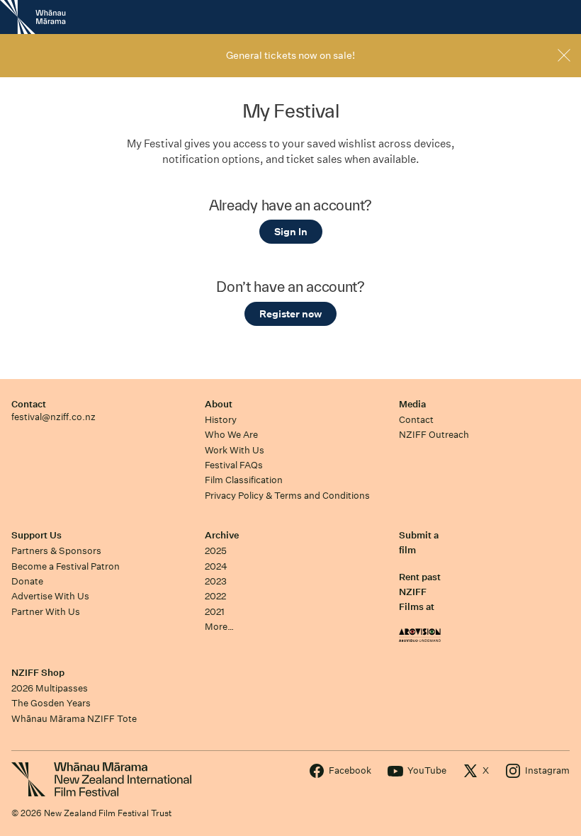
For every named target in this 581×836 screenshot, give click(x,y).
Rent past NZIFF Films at (420, 592)
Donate (27, 581)
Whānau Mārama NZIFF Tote (74, 719)
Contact (28, 404)
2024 (216, 566)
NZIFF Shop (37, 673)
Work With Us (234, 450)
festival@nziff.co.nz (53, 417)
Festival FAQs (234, 465)
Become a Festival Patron (65, 566)
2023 (216, 581)
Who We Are (231, 435)
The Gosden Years (51, 703)
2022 (215, 596)
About (218, 404)
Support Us (36, 535)
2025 (216, 551)
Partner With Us (45, 612)
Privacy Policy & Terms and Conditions (287, 496)
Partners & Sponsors (56, 551)
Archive (222, 535)
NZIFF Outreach (434, 435)
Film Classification (244, 480)
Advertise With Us (50, 596)
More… (219, 627)
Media (412, 404)
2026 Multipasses (49, 688)
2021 (215, 612)
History (221, 420)
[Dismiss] (564, 55)
